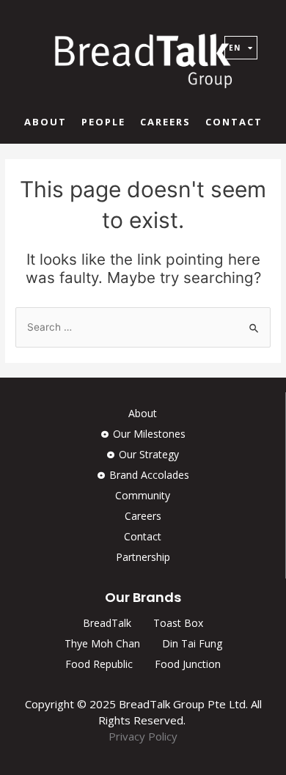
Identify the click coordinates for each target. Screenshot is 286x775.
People (103, 121)
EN (235, 48)
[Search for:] (143, 327)
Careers (165, 121)
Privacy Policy (143, 736)
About (45, 121)
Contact (234, 121)
